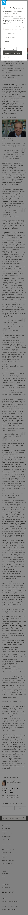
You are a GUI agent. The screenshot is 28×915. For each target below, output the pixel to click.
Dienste (7, 41)
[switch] (20, 27)
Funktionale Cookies (10, 33)
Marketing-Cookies (10, 37)
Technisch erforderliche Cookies (13, 29)
